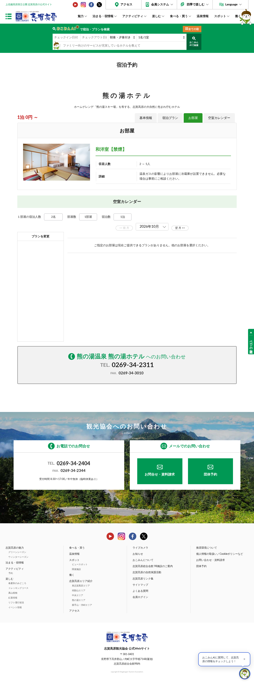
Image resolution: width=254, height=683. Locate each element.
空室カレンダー (219, 118)
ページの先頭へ (251, 344)
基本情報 (145, 118)
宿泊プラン (170, 118)
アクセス (126, 4)
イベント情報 (15, 607)
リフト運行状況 (16, 602)
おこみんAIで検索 (193, 43)
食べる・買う (179, 16)
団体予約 (210, 474)
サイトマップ (140, 585)
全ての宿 (193, 29)
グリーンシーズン (17, 552)
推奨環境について (206, 548)
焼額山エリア (78, 590)
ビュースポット (80, 564)
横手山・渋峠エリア (82, 605)
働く (238, 16)
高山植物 (12, 593)
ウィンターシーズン (18, 557)
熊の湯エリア (78, 600)
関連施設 (76, 569)
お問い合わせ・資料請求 (210, 560)
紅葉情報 (12, 598)
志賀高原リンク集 (143, 578)
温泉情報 (203, 16)
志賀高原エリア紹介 (81, 581)
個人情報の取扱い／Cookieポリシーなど (219, 554)
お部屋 (193, 118)
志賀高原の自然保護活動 (147, 572)
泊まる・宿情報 (103, 16)
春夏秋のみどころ (17, 583)
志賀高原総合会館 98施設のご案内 (153, 566)
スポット (220, 16)
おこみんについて (143, 560)
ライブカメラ (140, 548)
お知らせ (138, 554)
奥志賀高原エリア (81, 586)
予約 (10, 573)
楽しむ (156, 16)
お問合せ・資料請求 (160, 474)
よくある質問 (140, 591)
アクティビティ (132, 16)
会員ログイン (140, 597)
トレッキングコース (18, 588)
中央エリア (77, 595)
